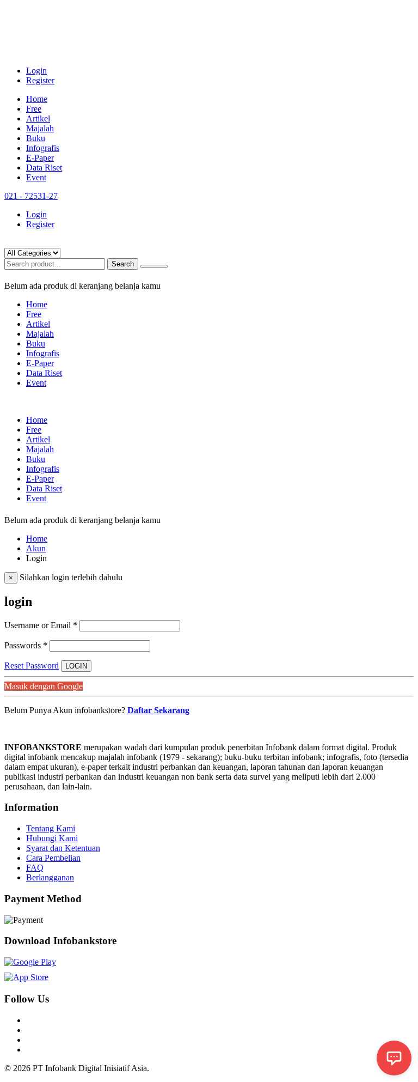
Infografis (42, 148)
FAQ (35, 867)
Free (33, 108)
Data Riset (44, 167)
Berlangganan (50, 877)
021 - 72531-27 (31, 195)
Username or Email (40, 625)
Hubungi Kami (52, 838)
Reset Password (31, 665)
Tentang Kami (50, 828)
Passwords (25, 645)
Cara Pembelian (53, 857)
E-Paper (40, 157)
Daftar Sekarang (158, 710)
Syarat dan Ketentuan (63, 848)
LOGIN (76, 666)
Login (36, 70)
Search (123, 264)
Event (36, 177)
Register (40, 80)
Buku (35, 138)
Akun (36, 548)
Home (36, 99)
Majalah (40, 128)
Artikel (38, 118)
